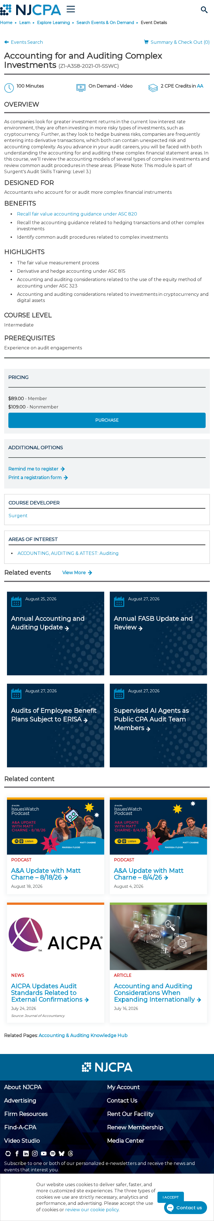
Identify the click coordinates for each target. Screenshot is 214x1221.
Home (6, 22)
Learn (24, 22)
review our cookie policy (92, 1209)
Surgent (18, 515)
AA (200, 86)
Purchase (107, 420)
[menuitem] (23, 1087)
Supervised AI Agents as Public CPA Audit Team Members (151, 719)
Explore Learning (53, 22)
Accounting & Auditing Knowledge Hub (83, 1035)
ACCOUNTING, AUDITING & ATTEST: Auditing (68, 553)
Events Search (26, 42)
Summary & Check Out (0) (179, 42)
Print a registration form (35, 477)
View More (74, 572)
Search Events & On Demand (105, 22)
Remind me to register (33, 469)
